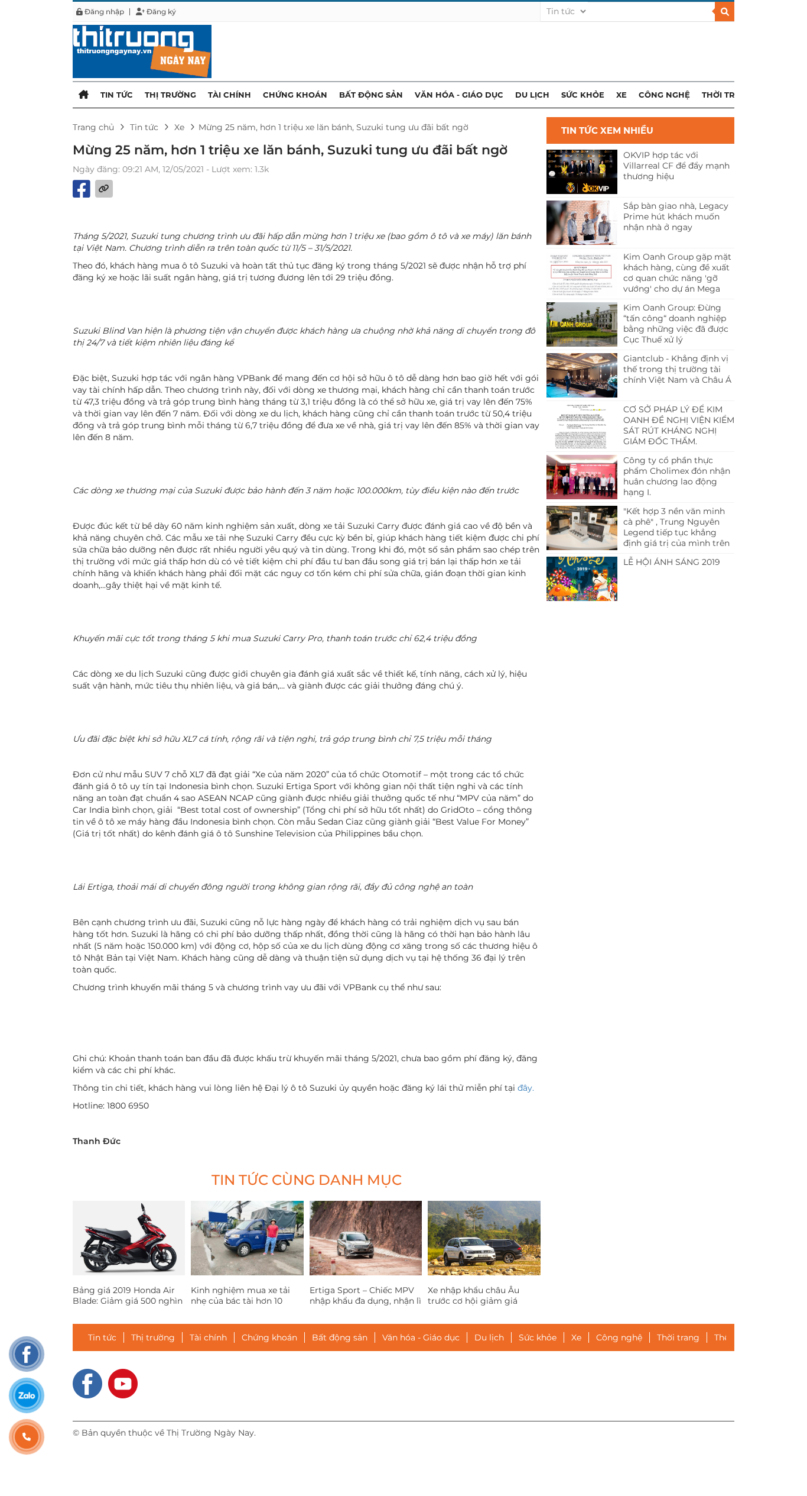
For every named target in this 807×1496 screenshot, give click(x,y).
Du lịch (532, 94)
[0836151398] (26, 1437)
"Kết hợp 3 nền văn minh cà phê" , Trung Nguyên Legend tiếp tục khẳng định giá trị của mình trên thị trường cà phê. (676, 528)
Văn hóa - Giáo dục (459, 94)
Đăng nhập (103, 11)
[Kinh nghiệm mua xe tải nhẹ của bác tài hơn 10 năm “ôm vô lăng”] (247, 1238)
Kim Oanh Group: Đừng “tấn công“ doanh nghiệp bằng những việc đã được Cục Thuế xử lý (675, 323)
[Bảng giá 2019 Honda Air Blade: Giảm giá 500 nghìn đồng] (129, 1238)
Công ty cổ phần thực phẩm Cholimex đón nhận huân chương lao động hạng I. (676, 476)
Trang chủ (93, 127)
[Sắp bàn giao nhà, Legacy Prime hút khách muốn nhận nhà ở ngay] (581, 223)
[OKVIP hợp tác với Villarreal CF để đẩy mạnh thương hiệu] (581, 172)
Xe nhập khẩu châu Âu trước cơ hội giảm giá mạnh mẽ (473, 1301)
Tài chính (229, 94)
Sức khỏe (582, 94)
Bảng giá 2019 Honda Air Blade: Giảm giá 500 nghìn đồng (128, 1301)
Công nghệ (664, 94)
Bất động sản (371, 94)
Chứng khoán (295, 94)
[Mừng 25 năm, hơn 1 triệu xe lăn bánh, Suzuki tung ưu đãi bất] (142, 51)
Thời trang (727, 94)
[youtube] (123, 1382)
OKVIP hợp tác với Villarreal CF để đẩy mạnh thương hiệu (676, 166)
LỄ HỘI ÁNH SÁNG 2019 (671, 562)
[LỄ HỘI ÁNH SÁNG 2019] (581, 579)
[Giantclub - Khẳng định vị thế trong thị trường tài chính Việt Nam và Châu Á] (581, 375)
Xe (621, 94)
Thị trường (170, 94)
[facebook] (87, 1382)
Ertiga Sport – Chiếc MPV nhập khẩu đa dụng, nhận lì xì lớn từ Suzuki (365, 1301)
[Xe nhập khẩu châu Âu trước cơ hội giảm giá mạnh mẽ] (484, 1238)
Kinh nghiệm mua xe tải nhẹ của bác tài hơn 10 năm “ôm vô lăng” (240, 1301)
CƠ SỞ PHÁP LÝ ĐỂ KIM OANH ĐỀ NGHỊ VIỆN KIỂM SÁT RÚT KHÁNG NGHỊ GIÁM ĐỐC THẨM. (678, 425)
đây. (526, 1088)
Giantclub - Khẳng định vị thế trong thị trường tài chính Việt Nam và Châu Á (677, 369)
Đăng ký (160, 11)
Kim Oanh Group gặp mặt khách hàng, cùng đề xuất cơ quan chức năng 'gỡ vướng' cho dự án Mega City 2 (677, 273)
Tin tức (116, 94)
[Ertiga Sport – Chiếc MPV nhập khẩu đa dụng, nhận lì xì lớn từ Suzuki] (366, 1238)
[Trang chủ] (84, 94)
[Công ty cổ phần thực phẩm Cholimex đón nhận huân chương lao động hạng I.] (581, 477)
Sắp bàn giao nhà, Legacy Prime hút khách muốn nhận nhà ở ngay (675, 216)
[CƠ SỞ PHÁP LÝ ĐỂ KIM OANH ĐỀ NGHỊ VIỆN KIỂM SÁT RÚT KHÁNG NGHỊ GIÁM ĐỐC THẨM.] (581, 426)
